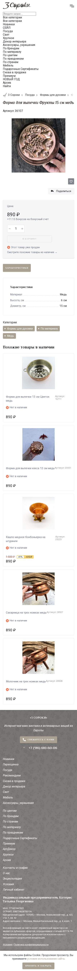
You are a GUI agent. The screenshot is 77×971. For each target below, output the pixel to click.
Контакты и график (15, 867)
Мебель (8, 797)
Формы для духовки (20, 328)
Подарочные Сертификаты (20, 838)
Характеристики (16, 268)
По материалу (49, 328)
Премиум (9, 843)
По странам (10, 821)
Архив (7, 860)
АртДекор (9, 849)
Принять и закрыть (38, 965)
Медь (10, 335)
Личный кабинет (13, 889)
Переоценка (10, 764)
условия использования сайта (45, 958)
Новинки (8, 759)
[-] (9, 228)
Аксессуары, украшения (18, 803)
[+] (22, 228)
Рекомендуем (12, 775)
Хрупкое (8, 854)
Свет (6, 792)
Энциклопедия (12, 878)
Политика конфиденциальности (31, 944)
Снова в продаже (14, 781)
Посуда (7, 770)
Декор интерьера (14, 786)
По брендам (11, 816)
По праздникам (13, 832)
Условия (8, 884)
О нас (6, 873)
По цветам (10, 810)
